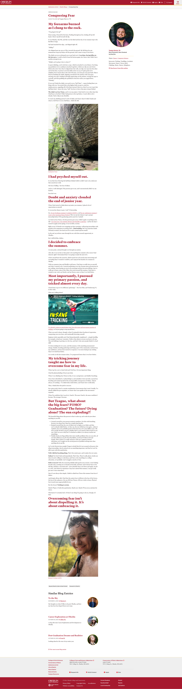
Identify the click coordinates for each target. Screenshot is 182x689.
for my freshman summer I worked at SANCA (64, 213)
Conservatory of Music (54, 662)
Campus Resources (53, 674)
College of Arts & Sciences (55, 660)
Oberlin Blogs (63, 7)
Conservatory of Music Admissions (113, 660)
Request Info (136, 2)
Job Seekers (121, 685)
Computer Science (123, 58)
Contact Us (79, 686)
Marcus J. (63, 601)
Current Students (105, 680)
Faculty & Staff (104, 683)
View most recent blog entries (58, 649)
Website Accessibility (68, 686)
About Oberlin (52, 669)
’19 (114, 50)
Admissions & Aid (53, 7)
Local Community (105, 685)
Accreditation (92, 683)
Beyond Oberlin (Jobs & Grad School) (58, 586)
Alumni (120, 680)
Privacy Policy (66, 683)
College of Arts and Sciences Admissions (81, 660)
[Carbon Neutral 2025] (53, 685)
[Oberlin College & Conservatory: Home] (6, 2)
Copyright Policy (81, 683)
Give (161, 2)
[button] (168, 2)
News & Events (52, 671)
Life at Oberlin (52, 667)
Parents (120, 683)
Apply (156, 2)
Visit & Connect (146, 2)
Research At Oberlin (75, 586)
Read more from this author (119, 68)
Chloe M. (63, 619)
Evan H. (62, 638)
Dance (115, 58)
